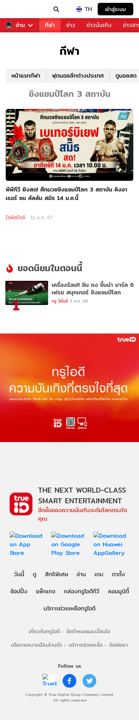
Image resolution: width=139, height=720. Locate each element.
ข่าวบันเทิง (99, 25)
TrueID (20, 9)
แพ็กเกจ (45, 591)
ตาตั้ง (118, 574)
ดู (34, 574)
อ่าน (20, 25)
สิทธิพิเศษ (56, 574)
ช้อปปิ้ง (18, 591)
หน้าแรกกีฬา (25, 75)
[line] (49, 681)
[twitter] (89, 681)
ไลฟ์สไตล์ (15, 217)
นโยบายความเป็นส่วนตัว (36, 645)
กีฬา (50, 25)
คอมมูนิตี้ (118, 591)
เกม (98, 574)
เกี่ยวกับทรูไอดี (44, 631)
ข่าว (70, 25)
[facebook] (69, 681)
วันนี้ (19, 574)
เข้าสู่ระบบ (115, 9)
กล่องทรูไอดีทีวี (81, 591)
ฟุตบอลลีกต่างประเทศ (78, 75)
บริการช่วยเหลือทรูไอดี (69, 608)
